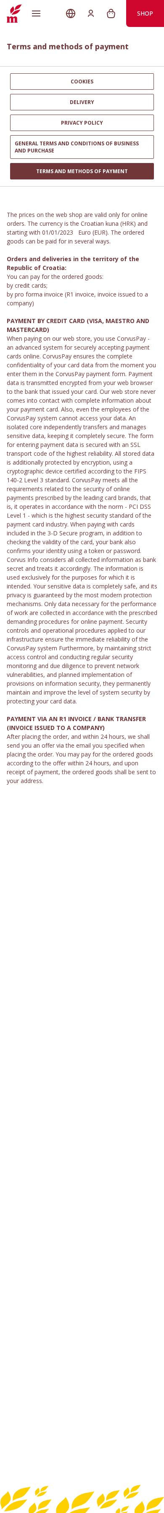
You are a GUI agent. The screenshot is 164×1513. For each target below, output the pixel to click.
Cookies (82, 81)
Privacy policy (82, 122)
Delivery (82, 102)
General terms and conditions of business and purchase (77, 147)
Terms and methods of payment (82, 171)
